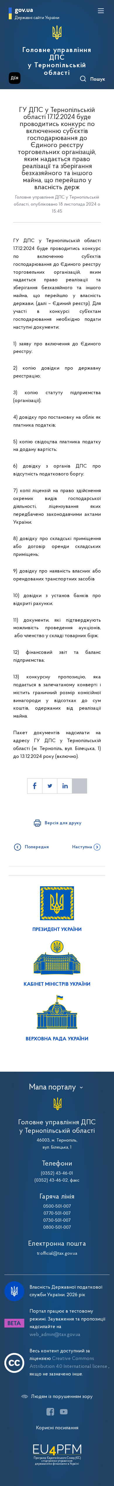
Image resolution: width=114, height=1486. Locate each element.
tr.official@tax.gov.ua (57, 1253)
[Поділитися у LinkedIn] (64, 786)
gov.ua (24, 10)
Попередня (37, 847)
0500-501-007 (57, 1206)
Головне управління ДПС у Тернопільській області (57, 62)
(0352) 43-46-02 (51, 1180)
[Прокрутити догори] (104, 1454)
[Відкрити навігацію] (100, 10)
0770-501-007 (57, 1213)
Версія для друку (63, 823)
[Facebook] (50, 1412)
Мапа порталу (52, 1087)
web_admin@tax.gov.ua (55, 1334)
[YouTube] (64, 1412)
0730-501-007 (57, 1220)
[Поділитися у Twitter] (49, 786)
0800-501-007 (57, 1227)
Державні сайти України (37, 18)
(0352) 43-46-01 (57, 1173)
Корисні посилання (57, 1427)
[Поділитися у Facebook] (34, 786)
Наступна (82, 847)
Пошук (97, 79)
